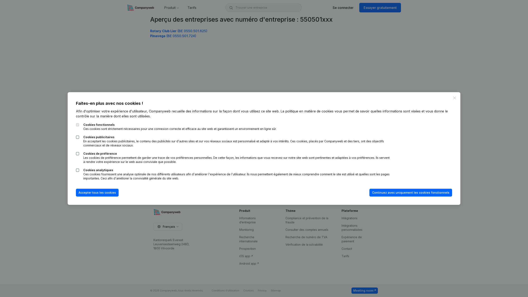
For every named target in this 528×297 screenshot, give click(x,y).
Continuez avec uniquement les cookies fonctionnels (410, 192)
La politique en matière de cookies (307, 111)
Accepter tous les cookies (97, 192)
